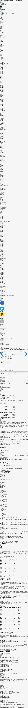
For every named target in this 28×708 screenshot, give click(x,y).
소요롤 (1, 253)
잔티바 (1, 281)
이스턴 (1, 229)
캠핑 (1, 23)
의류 (1, 42)
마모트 (1, 193)
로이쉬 (1, 199)
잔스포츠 (2, 59)
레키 (1, 180)
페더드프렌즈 (2, 240)
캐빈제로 (2, 86)
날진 (1, 94)
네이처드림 (2, 256)
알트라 (1, 165)
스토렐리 (2, 200)
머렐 (1, 168)
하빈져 (1, 68)
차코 (1, 151)
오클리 (1, 169)
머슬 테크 (2, 211)
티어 (1, 288)
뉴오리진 (2, 274)
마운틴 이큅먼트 (3, 189)
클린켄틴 (2, 95)
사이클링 (2, 32)
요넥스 (1, 220)
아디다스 (2, 62)
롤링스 (1, 226)
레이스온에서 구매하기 (4, 479)
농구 (1, 30)
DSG (1, 198)
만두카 (1, 154)
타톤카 (1, 91)
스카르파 (2, 145)
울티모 (1, 114)
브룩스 (1, 143)
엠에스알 (2, 106)
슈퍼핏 (1, 109)
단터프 (1, 108)
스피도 (1, 159)
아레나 (1, 231)
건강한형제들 (2, 67)
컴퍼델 (1, 184)
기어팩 (1, 73)
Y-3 (0, 170)
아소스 (1, 142)
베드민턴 (2, 26)
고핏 (1, 166)
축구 (1, 28)
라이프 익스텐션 (3, 204)
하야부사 (2, 245)
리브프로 (2, 118)
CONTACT (2, 675)
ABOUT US (2, 674)
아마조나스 (2, 92)
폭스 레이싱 (2, 283)
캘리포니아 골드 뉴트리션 (5, 209)
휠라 (1, 239)
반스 (1, 78)
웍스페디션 (2, 90)
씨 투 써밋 (2, 192)
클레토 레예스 (3, 286)
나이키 (1, 60)
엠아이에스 (2, 89)
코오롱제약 (2, 112)
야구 (1, 31)
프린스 (1, 222)
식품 (1, 40)
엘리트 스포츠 (3, 202)
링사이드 (2, 246)
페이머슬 (2, 122)
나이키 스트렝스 (3, 188)
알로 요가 (2, 179)
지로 (1, 235)
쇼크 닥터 (2, 197)
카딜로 (1, 172)
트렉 (1, 259)
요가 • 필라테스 (3, 21)
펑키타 (1, 230)
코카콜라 (2, 237)
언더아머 (2, 66)
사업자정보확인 (11, 657)
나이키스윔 (2, 243)
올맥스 (1, 212)
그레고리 (2, 58)
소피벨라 (2, 223)
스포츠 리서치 (3, 129)
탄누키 (1, 120)
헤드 (1, 213)
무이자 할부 (2, 485)
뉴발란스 (2, 57)
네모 (1, 190)
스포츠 (1, 14)
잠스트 (1, 72)
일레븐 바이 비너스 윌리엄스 (5, 221)
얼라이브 (2, 278)
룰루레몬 (2, 171)
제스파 (1, 260)
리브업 (1, 119)
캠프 (1, 187)
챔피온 (1, 98)
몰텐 (1, 147)
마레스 (1, 287)
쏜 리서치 (2, 203)
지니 (1, 264)
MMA (1, 16)
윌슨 (1, 146)
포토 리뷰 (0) (2, 377)
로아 (1, 174)
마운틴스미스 (2, 181)
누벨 (1, 116)
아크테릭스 (2, 104)
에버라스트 (2, 244)
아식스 (1, 128)
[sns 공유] (0, 300)
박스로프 (2, 285)
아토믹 (1, 236)
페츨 (1, 150)
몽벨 (1, 124)
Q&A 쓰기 (26, 383)
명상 (1, 36)
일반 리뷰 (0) (2, 378)
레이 (1, 183)
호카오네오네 (2, 160)
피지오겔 (2, 269)
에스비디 (2, 152)
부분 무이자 (2, 486)
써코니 (1, 162)
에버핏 (1, 279)
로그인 (1, 9)
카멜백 (1, 136)
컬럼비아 (2, 176)
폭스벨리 (2, 64)
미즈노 (1, 80)
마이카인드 (2, 277)
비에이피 (2, 272)
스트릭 (1, 100)
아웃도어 (2, 22)
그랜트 (1, 250)
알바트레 (2, 99)
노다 (1, 164)
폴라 (1, 265)
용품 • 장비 (2, 45)
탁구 (1, 27)
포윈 (1, 125)
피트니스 (2, 19)
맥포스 (1, 81)
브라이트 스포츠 (3, 205)
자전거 (1, 50)
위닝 (1, 139)
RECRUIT (2, 676)
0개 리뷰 (1, 330)
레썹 (1, 74)
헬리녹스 (2, 137)
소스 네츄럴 (2, 208)
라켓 (1, 48)
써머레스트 (2, 195)
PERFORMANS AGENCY (5, 677)
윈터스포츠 (2, 33)
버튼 (1, 96)
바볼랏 (1, 138)
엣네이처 (2, 262)
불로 (1, 267)
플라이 (1, 290)
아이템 (1, 41)
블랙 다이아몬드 (3, 141)
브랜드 (1, 54)
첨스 (1, 82)
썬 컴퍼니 (2, 123)
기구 (1, 46)
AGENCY (2, 686)
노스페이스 (2, 175)
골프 (1, 35)
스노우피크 (2, 178)
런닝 (1, 17)
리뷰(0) (1, 347)
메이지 (1, 217)
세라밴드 (2, 69)
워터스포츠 (2, 18)
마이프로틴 (2, 218)
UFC (1, 248)
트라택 (1, 71)
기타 (1, 548)
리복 (1, 76)
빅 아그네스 (2, 194)
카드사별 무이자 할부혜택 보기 (6, 338)
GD (0, 113)
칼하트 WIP (2, 83)
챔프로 (1, 227)
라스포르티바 (2, 155)
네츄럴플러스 (2, 273)
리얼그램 (2, 276)
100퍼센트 (2, 134)
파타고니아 (2, 87)
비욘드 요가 (2, 156)
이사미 (1, 254)
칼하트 (1, 85)
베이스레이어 (2, 37)
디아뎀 (1, 216)
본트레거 (2, 148)
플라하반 (2, 282)
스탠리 (1, 251)
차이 (1, 103)
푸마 (1, 77)
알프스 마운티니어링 (4, 185)
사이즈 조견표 (3, 475)
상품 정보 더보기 (14, 372)
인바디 (1, 268)
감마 (1, 214)
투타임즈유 (2, 133)
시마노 (1, 161)
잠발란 (1, 105)
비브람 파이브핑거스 (4, 63)
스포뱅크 (2, 115)
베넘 (1, 249)
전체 (1, 55)
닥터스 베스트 (3, 207)
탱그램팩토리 (2, 241)
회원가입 (4, 9)
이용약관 (2, 653)
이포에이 (2, 127)
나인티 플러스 (3, 110)
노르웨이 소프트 (3, 258)
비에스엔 (2, 131)
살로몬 (1, 101)
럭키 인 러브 (2, 225)
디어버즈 (2, 263)
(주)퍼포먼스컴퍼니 (4, 687)
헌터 (1, 232)
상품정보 (2, 345)
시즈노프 (2, 234)
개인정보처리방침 (7, 653)
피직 (1, 255)
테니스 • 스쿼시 (3, 24)
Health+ (1, 38)
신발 (1, 44)
